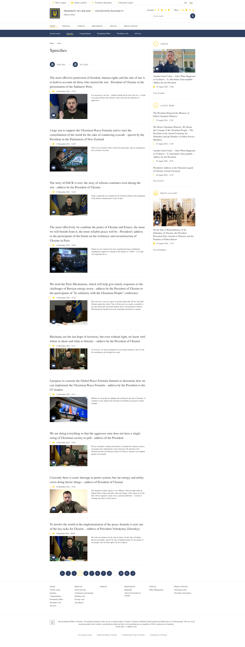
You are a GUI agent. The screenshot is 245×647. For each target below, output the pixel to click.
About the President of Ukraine (132, 594)
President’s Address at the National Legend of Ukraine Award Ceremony (173, 169)
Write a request (60, 2)
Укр (185, 2)
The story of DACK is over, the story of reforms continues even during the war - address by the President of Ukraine (95, 185)
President (129, 586)
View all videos (159, 93)
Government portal (85, 635)
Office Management (156, 590)
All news (138, 33)
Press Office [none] (131, 26)
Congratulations (85, 33)
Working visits (80, 596)
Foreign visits (79, 599)
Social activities (80, 590)
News (59, 43)
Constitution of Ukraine (158, 635)
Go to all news (158, 180)
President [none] (97, 26)
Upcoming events (180, 590)
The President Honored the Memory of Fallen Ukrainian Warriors (171, 114)
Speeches (70, 33)
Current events (55, 33)
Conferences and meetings (84, 593)
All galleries (79, 602)
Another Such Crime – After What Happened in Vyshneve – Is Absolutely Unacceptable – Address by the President (174, 79)
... (115, 573)
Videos (103, 586)
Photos (78, 586)
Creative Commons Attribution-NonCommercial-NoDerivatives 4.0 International (154, 621)
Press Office (181, 586)
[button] (159, 10)
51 (127, 573)
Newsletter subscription (103, 2)
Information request (126, 2)
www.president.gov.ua (134, 624)
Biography (128, 590)
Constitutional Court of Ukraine (133, 635)
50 (121, 573)
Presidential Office (104, 33)
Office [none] (114, 26)
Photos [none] (66, 26)
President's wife (122, 33)
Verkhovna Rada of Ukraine (107, 635)
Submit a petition (80, 2)
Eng (191, 2)
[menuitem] (55, 26)
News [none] (53, 26)
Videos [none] (81, 26)
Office (152, 586)
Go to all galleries (160, 250)
